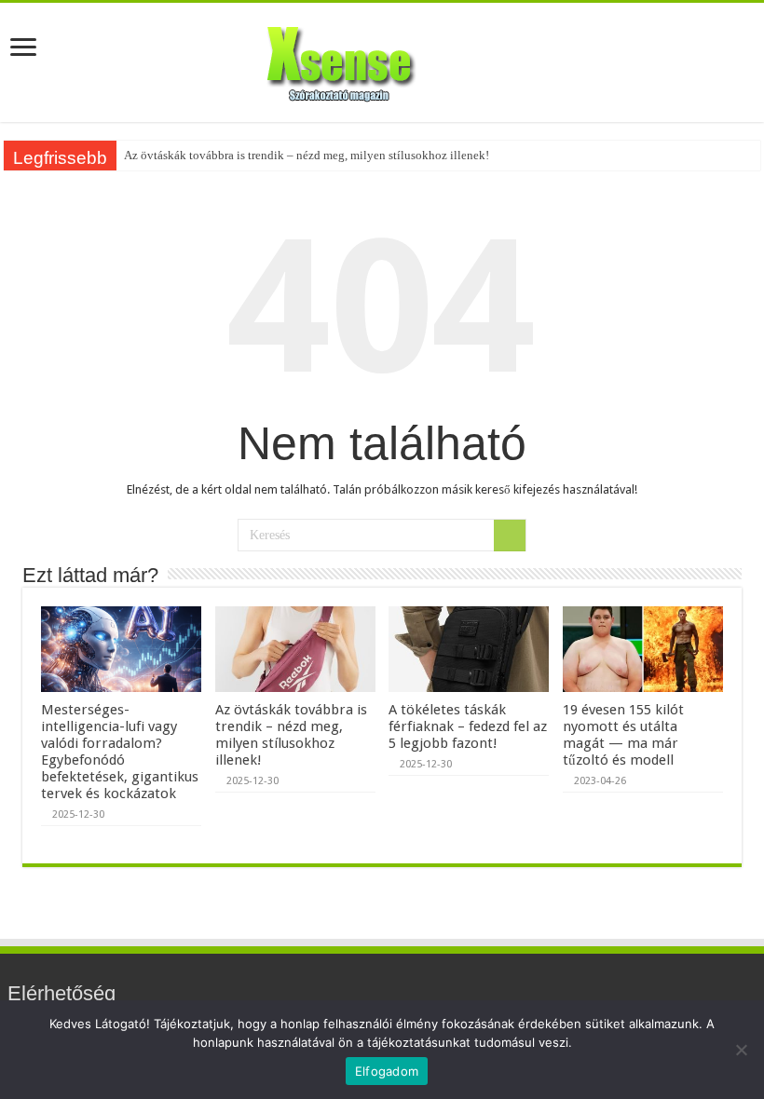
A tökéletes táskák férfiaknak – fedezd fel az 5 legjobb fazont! (468, 726)
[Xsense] (382, 58)
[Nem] (740, 1049)
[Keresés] (509, 535)
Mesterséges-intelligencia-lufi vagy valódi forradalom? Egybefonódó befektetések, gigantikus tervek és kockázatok (119, 751)
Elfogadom (386, 1071)
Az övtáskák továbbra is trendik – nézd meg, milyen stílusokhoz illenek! (306, 155)
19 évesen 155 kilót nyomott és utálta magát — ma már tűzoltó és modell (623, 734)
